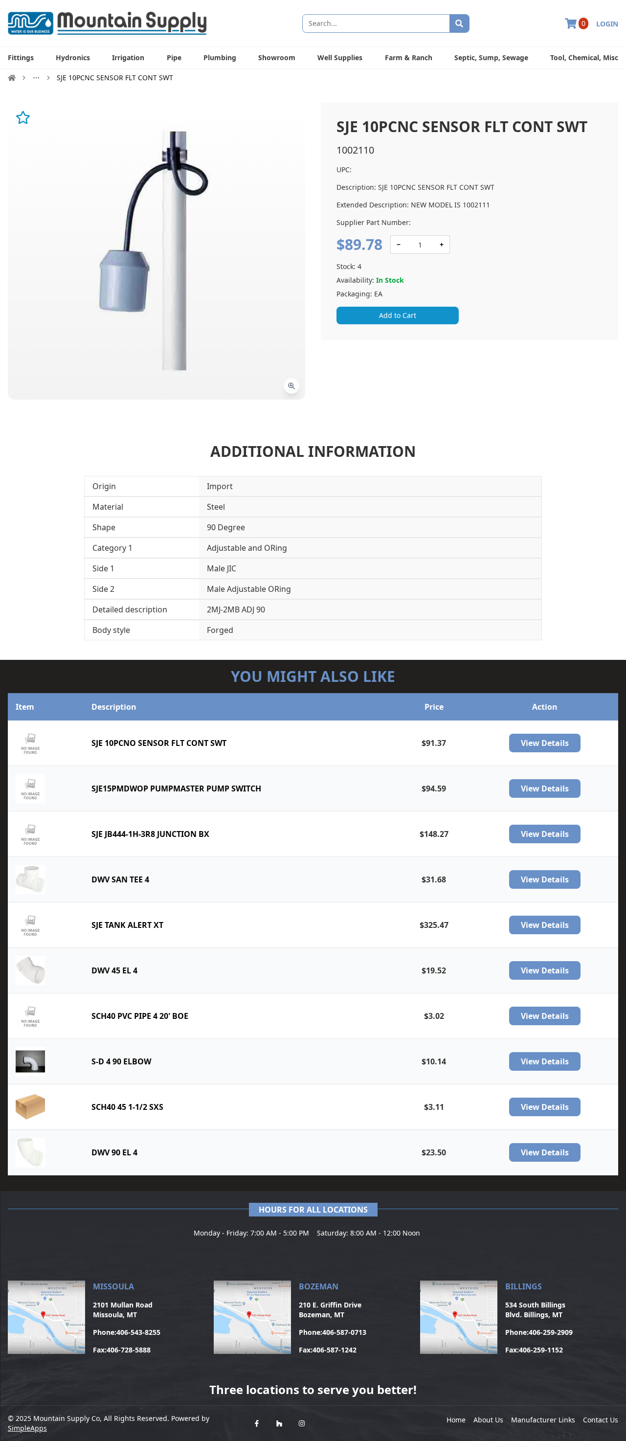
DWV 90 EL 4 (114, 1152)
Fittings (21, 57)
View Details (545, 743)
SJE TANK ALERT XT (127, 925)
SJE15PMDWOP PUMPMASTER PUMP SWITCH (176, 788)
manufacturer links (543, 1419)
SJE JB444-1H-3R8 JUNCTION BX (150, 834)
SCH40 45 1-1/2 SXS (127, 1107)
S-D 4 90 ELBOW (121, 1061)
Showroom (276, 57)
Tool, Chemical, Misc (584, 57)
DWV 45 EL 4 (114, 970)
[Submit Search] (459, 23)
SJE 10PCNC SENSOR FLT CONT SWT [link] (115, 77)
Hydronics (73, 57)
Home (456, 1419)
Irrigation (128, 57)
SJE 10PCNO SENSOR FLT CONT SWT (158, 743)
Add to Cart (397, 315)
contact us (600, 1419)
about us (488, 1419)
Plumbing (219, 57)
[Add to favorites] (23, 117)
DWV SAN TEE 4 (120, 879)
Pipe (174, 57)
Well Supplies (339, 57)
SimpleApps (27, 1428)
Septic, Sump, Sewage (491, 57)
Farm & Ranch (408, 57)
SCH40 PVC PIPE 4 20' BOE (139, 1016)
